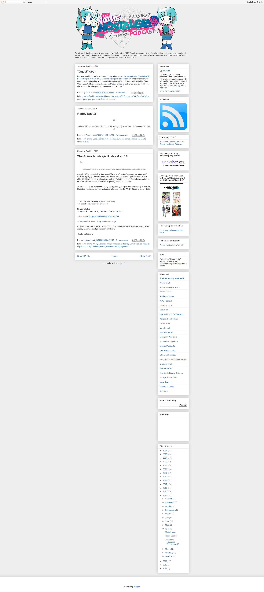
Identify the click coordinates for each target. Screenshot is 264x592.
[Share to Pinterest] (142, 92)
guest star (96, 99)
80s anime (88, 139)
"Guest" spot (86, 71)
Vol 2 (120, 211)
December (170, 499)
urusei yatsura (83, 142)
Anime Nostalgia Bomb (170, 287)
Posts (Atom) (119, 263)
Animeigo (116, 244)
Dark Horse (134, 244)
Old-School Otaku (167, 350)
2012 (165, 565)
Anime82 (115, 96)
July (167, 517)
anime (109, 244)
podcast (112, 99)
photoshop (126, 139)
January (169, 556)
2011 (165, 568)
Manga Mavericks (167, 346)
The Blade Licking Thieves (171, 373)
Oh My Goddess (92, 247)
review (102, 247)
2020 (165, 473)
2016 (165, 488)
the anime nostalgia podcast (117, 247)
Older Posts (145, 256)
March (168, 549)
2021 (165, 469)
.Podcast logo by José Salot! (172, 278)
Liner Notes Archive (104, 216)
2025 (165, 454)
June (167, 521)
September (170, 510)
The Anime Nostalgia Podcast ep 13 (102, 156)
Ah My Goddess (99, 244)
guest (79, 99)
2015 (165, 492)
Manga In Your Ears (168, 337)
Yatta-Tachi (164, 382)
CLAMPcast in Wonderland (171, 314)
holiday (113, 139)
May (167, 525)
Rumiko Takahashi (138, 139)
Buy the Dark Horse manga (97, 221)
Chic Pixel (164, 310)
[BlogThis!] (134, 92)
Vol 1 (115, 211)
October (169, 506)
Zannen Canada (167, 386)
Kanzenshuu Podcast (169, 319)
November (170, 502)
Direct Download (107, 201)
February (169, 552)
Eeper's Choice (143, 96)
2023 (165, 462)
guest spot (87, 99)
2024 (165, 458)
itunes (105, 204)
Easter (95, 139)
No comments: (122, 135)
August (168, 514)
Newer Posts (83, 256)
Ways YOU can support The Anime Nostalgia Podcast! (172, 142)
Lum (119, 139)
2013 (165, 561)
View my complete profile (171, 91)
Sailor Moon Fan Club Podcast (173, 359)
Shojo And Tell (166, 364)
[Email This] (132, 92)
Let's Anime (165, 323)
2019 (165, 477)
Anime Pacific (89, 96)
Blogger (137, 587)
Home (115, 256)
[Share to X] (137, 92)
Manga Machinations (169, 341)
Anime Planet (165, 292)
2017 (165, 484)
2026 (165, 450)
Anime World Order (103, 96)
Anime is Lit (165, 283)
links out (104, 99)
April (167, 529)
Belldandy (125, 244)
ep (141, 244)
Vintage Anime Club (168, 377)
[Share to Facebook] (139, 92)
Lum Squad (165, 328)
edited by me (104, 139)
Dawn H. (166, 71)
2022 (165, 465)
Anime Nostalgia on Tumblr (171, 245)
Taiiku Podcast (166, 368)
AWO (133, 96)
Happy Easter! (87, 113)
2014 (165, 495)
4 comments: (121, 93)
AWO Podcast (166, 301)
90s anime (88, 244)
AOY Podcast (124, 96)
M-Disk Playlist (166, 332)
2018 (165, 480)
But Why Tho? (166, 305)
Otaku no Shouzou (168, 355)
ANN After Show (167, 296)
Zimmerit (163, 391)
